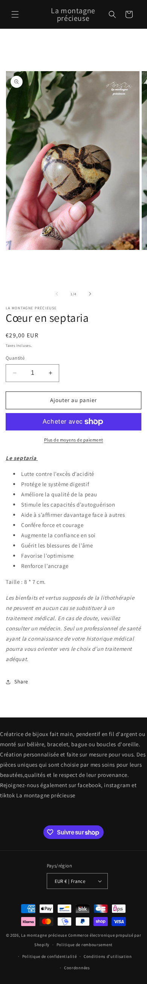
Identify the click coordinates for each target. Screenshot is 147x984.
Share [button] (21, 681)
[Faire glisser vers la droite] (90, 293)
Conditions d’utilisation (108, 956)
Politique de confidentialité (49, 956)
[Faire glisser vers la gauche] (57, 293)
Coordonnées (77, 967)
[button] (15, 14)
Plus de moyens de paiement (73, 440)
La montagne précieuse (44, 935)
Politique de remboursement (85, 944)
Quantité (15, 358)
